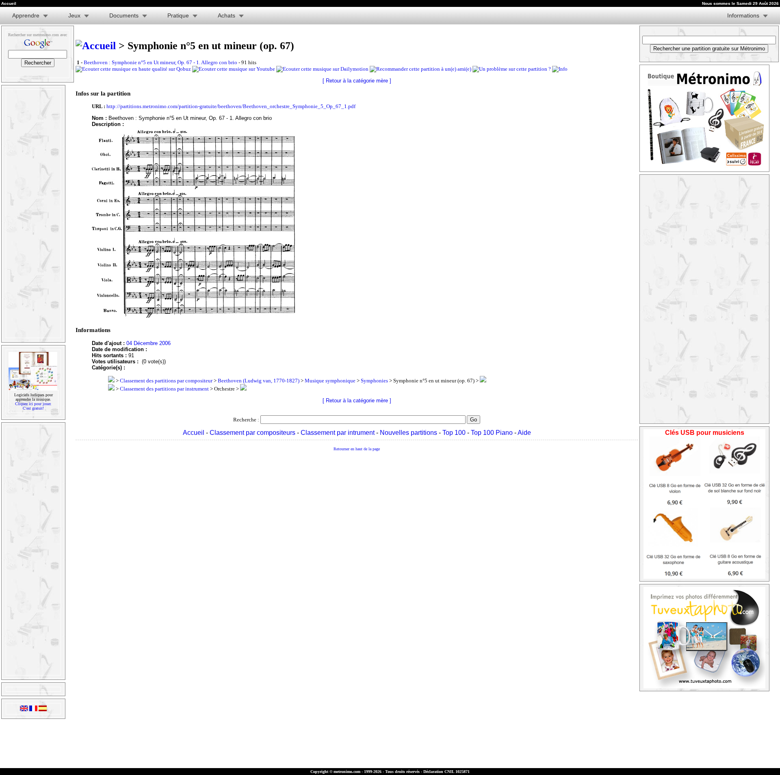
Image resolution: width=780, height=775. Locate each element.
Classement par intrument (338, 432)
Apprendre (25, 15)
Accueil (193, 432)
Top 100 (454, 432)
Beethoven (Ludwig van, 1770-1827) (258, 381)
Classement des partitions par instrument (164, 389)
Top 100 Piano (492, 432)
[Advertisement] (32, 214)
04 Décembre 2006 (148, 343)
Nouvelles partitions (408, 432)
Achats (226, 15)
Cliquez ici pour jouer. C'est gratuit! (33, 406)
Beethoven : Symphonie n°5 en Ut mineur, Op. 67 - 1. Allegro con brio (160, 62)
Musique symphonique (330, 381)
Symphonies (374, 381)
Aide (524, 432)
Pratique (178, 15)
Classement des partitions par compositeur (166, 381)
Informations (743, 15)
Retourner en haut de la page (357, 449)
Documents (124, 15)
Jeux (74, 15)
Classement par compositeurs (252, 432)
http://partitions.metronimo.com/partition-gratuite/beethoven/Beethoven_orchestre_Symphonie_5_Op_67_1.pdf (230, 106)
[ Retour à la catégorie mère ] (357, 81)
